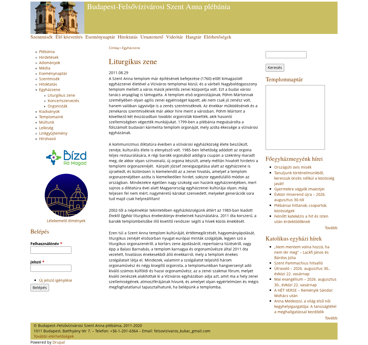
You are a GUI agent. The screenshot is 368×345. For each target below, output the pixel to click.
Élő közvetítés (69, 36)
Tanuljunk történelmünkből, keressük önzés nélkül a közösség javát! (304, 178)
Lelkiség (46, 127)
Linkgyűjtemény (53, 133)
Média (44, 68)
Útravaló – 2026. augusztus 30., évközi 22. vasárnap (302, 271)
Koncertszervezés (63, 100)
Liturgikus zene (61, 95)
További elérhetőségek (54, 336)
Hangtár (193, 36)
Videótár (174, 36)
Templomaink (51, 116)
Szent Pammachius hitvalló (298, 263)
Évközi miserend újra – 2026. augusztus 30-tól (300, 197)
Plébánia (47, 51)
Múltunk (46, 122)
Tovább (331, 227)
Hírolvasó (47, 138)
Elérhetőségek (217, 36)
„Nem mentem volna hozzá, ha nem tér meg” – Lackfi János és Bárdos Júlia (301, 252)
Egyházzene (131, 48)
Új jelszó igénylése (55, 280)
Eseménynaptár (100, 36)
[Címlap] (57, 18)
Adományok (49, 62)
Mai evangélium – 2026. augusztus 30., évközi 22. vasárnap (305, 282)
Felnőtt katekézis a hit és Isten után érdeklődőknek (301, 219)
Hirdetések (48, 57)
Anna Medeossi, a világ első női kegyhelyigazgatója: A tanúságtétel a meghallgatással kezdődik (305, 306)
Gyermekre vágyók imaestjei (299, 188)
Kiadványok (49, 111)
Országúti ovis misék (292, 167)
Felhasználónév (46, 243)
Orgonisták (57, 106)
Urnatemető (151, 36)
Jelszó (37, 261)
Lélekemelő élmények (66, 220)
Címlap (114, 48)
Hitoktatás (128, 36)
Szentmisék (41, 36)
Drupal (59, 342)
